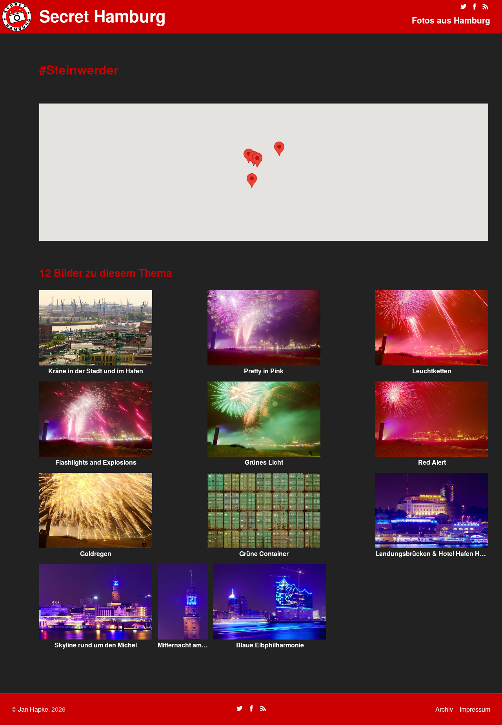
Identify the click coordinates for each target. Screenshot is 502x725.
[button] (279, 149)
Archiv (444, 709)
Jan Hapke (33, 709)
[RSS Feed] (485, 6)
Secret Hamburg (102, 15)
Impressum (475, 709)
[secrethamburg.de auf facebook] (474, 6)
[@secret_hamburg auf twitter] (463, 6)
